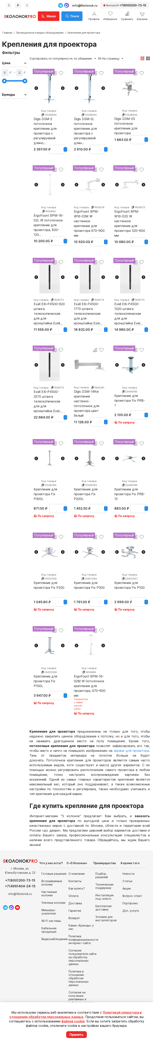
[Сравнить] (95, 350)
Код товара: (49, 110)
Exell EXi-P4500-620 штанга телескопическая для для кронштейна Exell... (49, 309)
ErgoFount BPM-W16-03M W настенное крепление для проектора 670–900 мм (89, 216)
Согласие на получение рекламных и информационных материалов (81, 999)
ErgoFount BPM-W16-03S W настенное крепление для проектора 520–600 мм (129, 216)
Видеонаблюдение (54, 939)
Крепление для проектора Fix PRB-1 (129, 400)
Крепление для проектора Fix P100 (129, 585)
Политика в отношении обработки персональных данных (79, 978)
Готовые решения (53, 873)
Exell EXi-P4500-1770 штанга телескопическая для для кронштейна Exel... (88, 309)
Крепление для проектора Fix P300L (45, 494)
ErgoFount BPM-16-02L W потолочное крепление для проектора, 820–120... (49, 220)
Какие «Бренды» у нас (81, 927)
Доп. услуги (131, 910)
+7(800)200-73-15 (20, 880)
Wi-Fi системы (51, 920)
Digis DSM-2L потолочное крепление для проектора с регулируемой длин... (85, 124)
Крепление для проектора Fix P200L (85, 494)
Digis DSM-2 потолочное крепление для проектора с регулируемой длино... (45, 124)
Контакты (75, 881)
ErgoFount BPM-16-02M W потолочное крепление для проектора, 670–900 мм (89, 681)
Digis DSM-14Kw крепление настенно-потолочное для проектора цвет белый (86, 396)
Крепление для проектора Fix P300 (89, 585)
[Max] (66, 5)
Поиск (74, 16)
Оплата (73, 896)
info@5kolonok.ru (84, 5)
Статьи (127, 881)
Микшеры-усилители (48, 911)
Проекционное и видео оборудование (40, 32)
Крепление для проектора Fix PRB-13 (129, 494)
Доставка (75, 903)
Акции (127, 888)
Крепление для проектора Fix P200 (49, 585)
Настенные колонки (49, 893)
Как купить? (77, 888)
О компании (77, 873)
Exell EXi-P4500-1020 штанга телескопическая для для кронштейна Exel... (128, 309)
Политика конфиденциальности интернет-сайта (83, 939)
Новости (128, 873)
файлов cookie (73, 1021)
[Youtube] (17, 907)
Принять (76, 1035)
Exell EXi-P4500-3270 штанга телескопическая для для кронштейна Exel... (48, 396)
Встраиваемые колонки (51, 882)
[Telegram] (60, 5)
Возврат (74, 918)
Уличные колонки (53, 902)
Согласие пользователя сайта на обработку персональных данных (82, 957)
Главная (7, 32)
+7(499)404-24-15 (20, 886)
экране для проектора (131, 751)
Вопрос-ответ (132, 896)
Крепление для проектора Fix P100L (45, 681)
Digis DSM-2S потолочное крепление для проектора (125, 123)
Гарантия (75, 910)
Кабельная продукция (48, 929)
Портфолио (130, 903)
